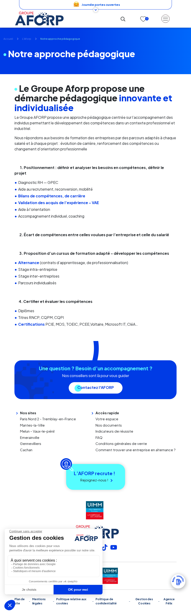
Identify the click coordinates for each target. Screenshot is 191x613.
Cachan (26, 449)
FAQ (99, 437)
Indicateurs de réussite (114, 431)
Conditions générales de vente (121, 443)
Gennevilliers (30, 443)
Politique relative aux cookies (71, 601)
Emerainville (29, 437)
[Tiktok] (104, 546)
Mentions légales (39, 601)
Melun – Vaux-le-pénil (37, 431)
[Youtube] (113, 546)
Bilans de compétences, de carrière (51, 195)
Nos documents (109, 425)
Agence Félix (169, 601)
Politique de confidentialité (106, 601)
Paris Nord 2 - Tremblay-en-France (48, 419)
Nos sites (28, 413)
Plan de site (19, 601)
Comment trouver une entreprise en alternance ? (136, 449)
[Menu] (165, 18)
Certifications (31, 324)
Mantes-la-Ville (32, 425)
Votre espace (107, 419)
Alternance (28, 262)
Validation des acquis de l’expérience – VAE (58, 202)
